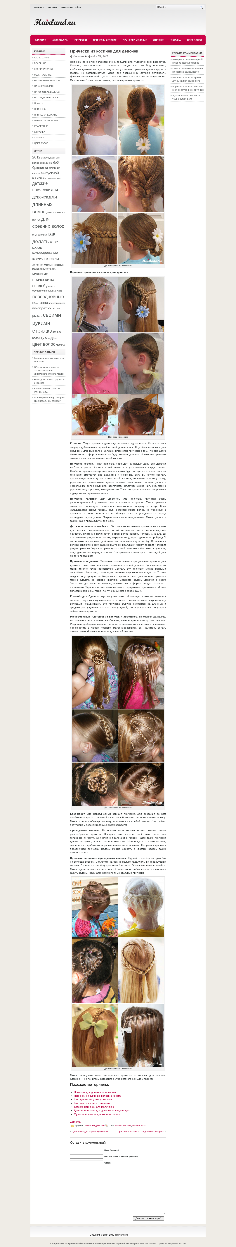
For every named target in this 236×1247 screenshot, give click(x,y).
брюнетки (40, 167)
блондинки (46, 162)
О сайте (52, 7)
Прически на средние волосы (172, 1243)
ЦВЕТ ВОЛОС (194, 40)
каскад (37, 247)
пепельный (50, 290)
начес (51, 286)
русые (55, 308)
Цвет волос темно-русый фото (186, 97)
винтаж (36, 173)
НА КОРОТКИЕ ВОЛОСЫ (47, 91)
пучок (36, 308)
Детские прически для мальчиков (94, 1106)
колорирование (45, 252)
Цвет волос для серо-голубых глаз (90, 1131)
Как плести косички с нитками (92, 1103)
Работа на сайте (71, 7)
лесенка (37, 264)
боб (56, 162)
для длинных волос (44, 204)
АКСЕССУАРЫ (60, 40)
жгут (34, 234)
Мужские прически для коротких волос (97, 1114)
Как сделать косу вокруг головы (93, 1099)
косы (54, 258)
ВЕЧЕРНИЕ (40, 63)
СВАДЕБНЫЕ (41, 126)
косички (40, 258)
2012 (36, 157)
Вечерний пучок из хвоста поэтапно (187, 61)
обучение (38, 290)
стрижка (42, 330)
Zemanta (75, 1121)
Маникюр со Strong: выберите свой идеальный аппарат (49, 399)
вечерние (54, 167)
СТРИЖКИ (158, 40)
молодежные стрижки (44, 268)
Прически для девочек (145, 1243)
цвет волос (43, 344)
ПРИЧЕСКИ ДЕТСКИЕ (105, 40)
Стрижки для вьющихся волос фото (187, 79)
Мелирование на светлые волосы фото (187, 70)
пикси (59, 290)
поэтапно (40, 302)
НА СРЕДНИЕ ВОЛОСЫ (46, 97)
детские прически (41, 186)
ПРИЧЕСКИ (80, 40)
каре (53, 241)
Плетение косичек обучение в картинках (188, 88)
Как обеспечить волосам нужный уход (47, 390)
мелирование (54, 264)
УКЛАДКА (176, 40)
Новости (38, 103)
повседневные (48, 296)
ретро (46, 307)
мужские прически (40, 276)
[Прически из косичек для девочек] (118, 263)
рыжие (37, 315)
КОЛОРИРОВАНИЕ (44, 68)
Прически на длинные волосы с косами (98, 1095)
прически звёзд (56, 303)
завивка (42, 234)
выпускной (50, 172)
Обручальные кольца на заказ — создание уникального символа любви (49, 370)
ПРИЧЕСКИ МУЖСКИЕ (135, 40)
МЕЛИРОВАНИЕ (42, 74)
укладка (49, 337)
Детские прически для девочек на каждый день (102, 1110)
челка (60, 344)
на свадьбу (43, 282)
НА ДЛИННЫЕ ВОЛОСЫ (47, 80)
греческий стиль (52, 178)
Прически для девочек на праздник (95, 1092)
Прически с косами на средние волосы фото (141, 1131)
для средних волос (48, 222)
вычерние (38, 178)
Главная (39, 7)
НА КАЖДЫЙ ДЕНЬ (44, 86)
